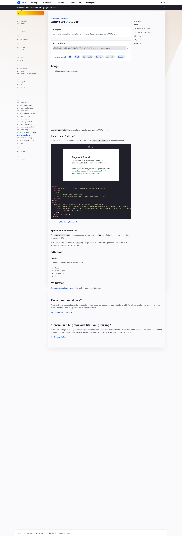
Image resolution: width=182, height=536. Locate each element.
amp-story (20, 143)
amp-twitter (21, 151)
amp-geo (20, 58)
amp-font (20, 50)
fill (70, 57)
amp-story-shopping (24, 138)
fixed (77, 57)
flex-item (99, 57)
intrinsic (121, 57)
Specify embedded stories (143, 32)
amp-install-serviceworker (26, 74)
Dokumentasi (46, 3)
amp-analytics (22, 21)
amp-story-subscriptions (26, 140)
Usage (136, 25)
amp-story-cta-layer (24, 119)
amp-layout (21, 82)
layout (137, 40)
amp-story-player (23, 135)
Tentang (34, 3)
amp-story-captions (24, 116)
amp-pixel (20, 95)
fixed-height (87, 57)
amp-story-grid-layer (24, 122)
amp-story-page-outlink (25, 127)
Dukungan (90, 3)
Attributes (137, 36)
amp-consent (22, 31)
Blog (80, 3)
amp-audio (21, 24)
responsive (110, 57)
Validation (137, 44)
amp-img (20, 71)
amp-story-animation (24, 105)
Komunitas (60, 3)
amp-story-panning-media (26, 132)
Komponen (64, 18)
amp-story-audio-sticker (25, 108)
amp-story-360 (22, 103)
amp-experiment (23, 39)
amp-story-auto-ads (24, 111)
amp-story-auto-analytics (26, 113)
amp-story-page (23, 130)
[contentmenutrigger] (148, 22)
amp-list (20, 84)
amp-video (21, 159)
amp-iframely (22, 68)
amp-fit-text (21, 47)
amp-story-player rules (63, 288)
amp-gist (20, 60)
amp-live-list (21, 87)
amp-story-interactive (24, 124)
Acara (72, 3)
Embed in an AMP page (142, 28)
